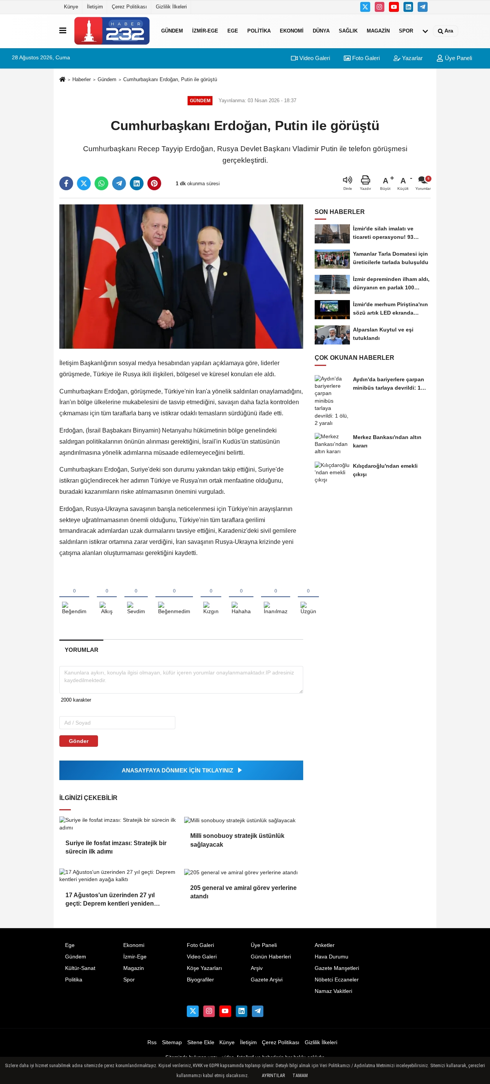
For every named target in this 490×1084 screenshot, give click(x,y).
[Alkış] (107, 597)
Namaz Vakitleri (333, 991)
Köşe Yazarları (204, 968)
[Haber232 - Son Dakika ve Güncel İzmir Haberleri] (112, 30)
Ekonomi (292, 31)
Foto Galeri (365, 58)
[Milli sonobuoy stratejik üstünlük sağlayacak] (243, 820)
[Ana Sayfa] (62, 80)
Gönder (78, 741)
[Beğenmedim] (174, 597)
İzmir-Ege (205, 31)
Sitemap (172, 1042)
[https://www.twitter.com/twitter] (365, 7)
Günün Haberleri (271, 957)
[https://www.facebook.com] (394, 7)
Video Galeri (314, 58)
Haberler (81, 79)
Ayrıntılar (273, 1075)
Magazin (378, 31)
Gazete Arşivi (267, 980)
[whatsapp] (101, 183)
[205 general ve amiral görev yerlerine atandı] (243, 872)
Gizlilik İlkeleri (171, 7)
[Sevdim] (136, 597)
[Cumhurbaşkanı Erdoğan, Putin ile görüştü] (181, 276)
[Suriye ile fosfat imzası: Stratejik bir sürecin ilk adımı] (118, 823)
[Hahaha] (241, 597)
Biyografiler (200, 980)
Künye (71, 7)
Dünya (321, 31)
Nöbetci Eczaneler (337, 980)
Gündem (172, 31)
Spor (406, 31)
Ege (232, 31)
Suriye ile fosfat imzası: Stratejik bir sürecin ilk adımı (116, 847)
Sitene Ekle (200, 1042)
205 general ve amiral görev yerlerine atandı (243, 892)
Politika (259, 31)
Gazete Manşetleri (337, 968)
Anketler (325, 945)
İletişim (95, 7)
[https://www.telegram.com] (423, 7)
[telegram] (119, 183)
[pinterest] (154, 183)
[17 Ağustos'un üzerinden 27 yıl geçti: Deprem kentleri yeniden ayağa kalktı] (118, 876)
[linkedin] (137, 183)
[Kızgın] (211, 597)
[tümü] (425, 31)
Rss (152, 1042)
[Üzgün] (308, 597)
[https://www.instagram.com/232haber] (380, 7)
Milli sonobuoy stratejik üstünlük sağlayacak (237, 840)
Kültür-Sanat (80, 968)
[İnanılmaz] (275, 597)
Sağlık (348, 31)
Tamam (300, 1075)
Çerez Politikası (129, 7)
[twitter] (84, 183)
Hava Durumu (331, 957)
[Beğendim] (74, 597)
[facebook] (66, 183)
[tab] (81, 650)
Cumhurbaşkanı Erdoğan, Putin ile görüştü (170, 79)
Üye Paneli (457, 58)
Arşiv (257, 968)
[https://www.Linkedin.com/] (408, 7)
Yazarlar (411, 58)
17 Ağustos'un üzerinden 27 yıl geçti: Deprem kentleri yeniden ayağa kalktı (110, 900)
